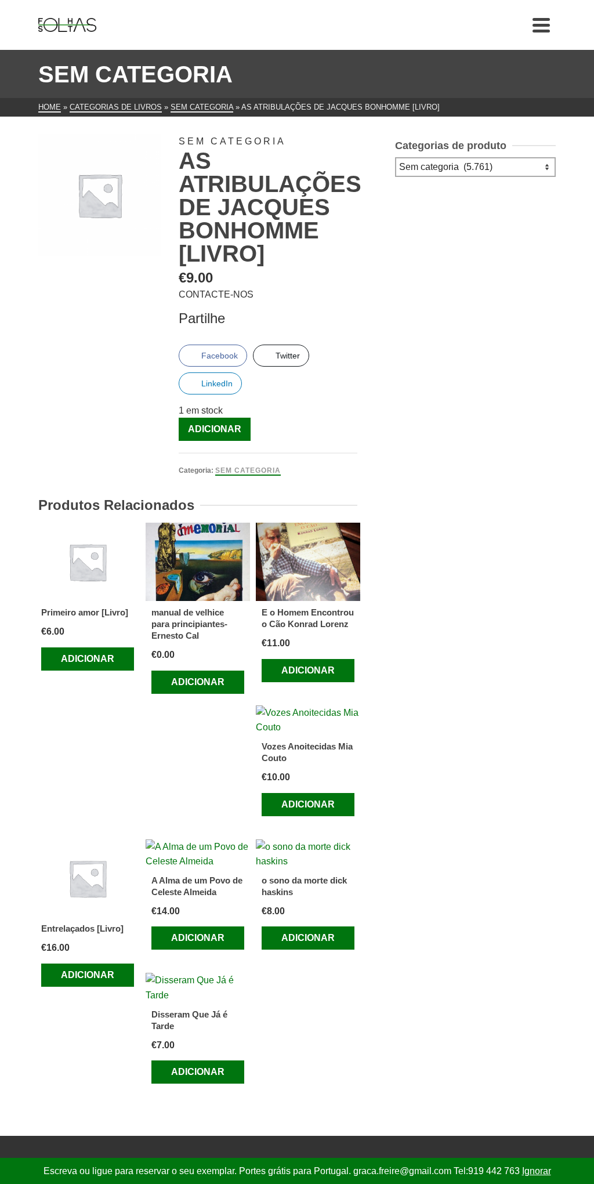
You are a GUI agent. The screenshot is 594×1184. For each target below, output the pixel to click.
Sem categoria (248, 470)
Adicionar (214, 429)
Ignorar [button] (536, 1171)
